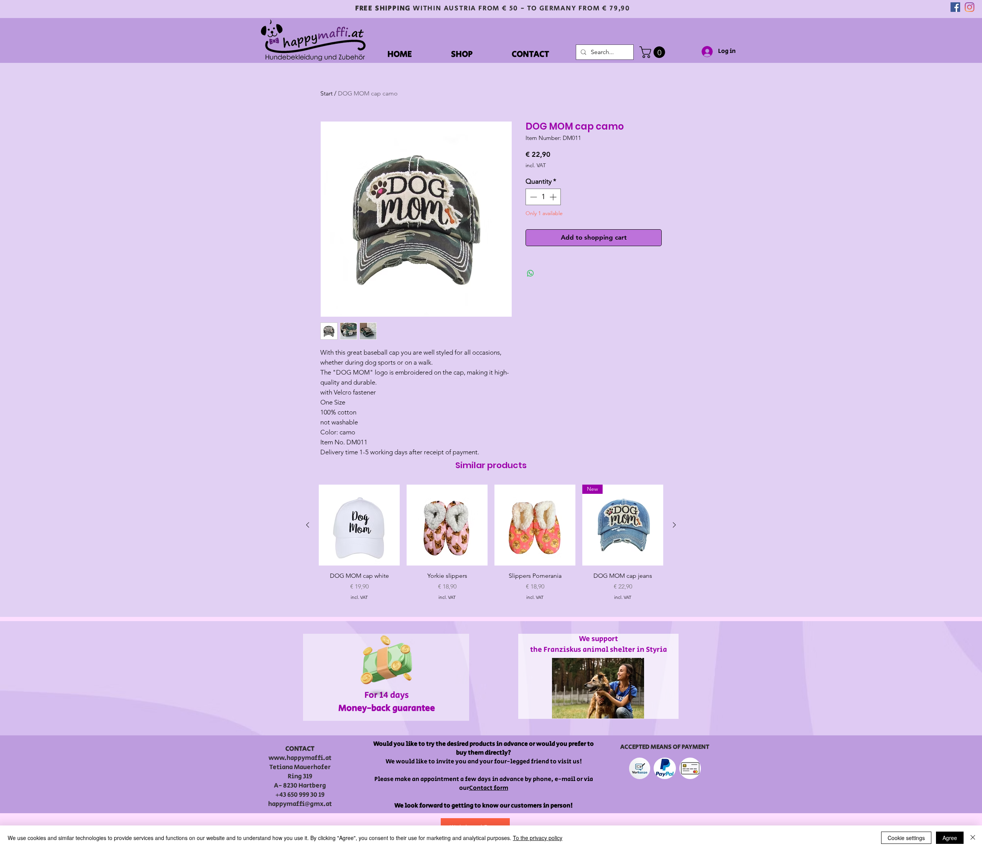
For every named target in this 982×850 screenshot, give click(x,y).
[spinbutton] (543, 197)
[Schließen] (972, 838)
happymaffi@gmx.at (300, 804)
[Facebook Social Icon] (955, 7)
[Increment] (554, 197)
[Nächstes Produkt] (674, 524)
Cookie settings (906, 838)
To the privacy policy (537, 838)
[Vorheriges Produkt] (307, 524)
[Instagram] (969, 7)
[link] (653, 52)
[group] (491, 547)
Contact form (488, 788)
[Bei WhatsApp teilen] (530, 273)
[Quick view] (359, 525)
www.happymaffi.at (300, 758)
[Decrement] (533, 197)
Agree (949, 838)
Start (326, 93)
